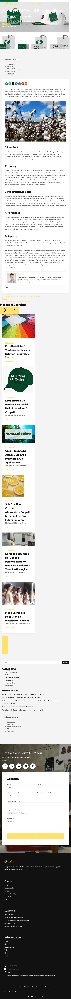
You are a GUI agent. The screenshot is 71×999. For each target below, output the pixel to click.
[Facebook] (6, 83)
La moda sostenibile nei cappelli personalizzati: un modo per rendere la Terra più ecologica (17, 561)
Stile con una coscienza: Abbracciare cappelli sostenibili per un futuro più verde (17, 512)
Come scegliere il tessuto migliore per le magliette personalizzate (23, 694)
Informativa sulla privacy (11, 992)
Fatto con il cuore (10, 891)
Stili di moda (9, 675)
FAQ (5, 900)
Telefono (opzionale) (13, 793)
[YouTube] (35, 996)
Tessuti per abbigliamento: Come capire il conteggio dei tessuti (22, 710)
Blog (5, 944)
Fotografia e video (10, 923)
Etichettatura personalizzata (13, 926)
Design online (35, 4)
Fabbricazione (9, 947)
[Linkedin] (7, 287)
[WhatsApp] (9, 83)
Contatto (7, 956)
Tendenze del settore (12, 677)
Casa (6, 941)
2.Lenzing (10, 66)
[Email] (19, 83)
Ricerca (65, 662)
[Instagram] (42, 996)
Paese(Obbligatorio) (14, 801)
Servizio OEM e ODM (11, 914)
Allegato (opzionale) (13, 810)
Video (6, 950)
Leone (6, 26)
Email (39, 784)
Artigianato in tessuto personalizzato (16, 920)
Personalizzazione (11, 672)
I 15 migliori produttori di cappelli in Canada (16, 300)
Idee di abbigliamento (12, 683)
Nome (9, 784)
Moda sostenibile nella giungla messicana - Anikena (17, 616)
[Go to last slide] (5, 310)
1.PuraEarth (11, 64)
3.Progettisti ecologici (14, 69)
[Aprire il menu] (64, 4)
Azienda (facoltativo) (44, 793)
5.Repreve (10, 74)
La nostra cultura (9, 888)
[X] (13, 83)
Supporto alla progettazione (13, 917)
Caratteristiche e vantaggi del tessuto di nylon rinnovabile (21, 295)
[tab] (5, 637)
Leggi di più (9, 361)
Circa (6, 885)
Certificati (7, 897)
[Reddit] (26, 83)
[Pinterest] (22, 83)
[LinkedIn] (16, 83)
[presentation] (18, 326)
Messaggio (11, 819)
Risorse (6, 953)
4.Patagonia (11, 71)
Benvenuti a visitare (10, 894)
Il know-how (9, 680)
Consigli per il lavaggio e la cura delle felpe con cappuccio (21, 697)
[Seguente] (14, 310)
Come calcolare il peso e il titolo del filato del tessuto (19, 707)
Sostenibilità (6, 24)
